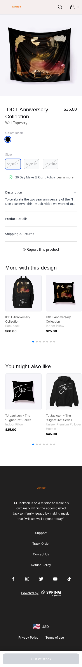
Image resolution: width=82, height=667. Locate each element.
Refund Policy (41, 565)
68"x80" (31, 164)
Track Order (41, 543)
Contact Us (41, 554)
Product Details (16, 219)
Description (13, 192)
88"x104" (50, 164)
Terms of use (54, 637)
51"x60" (13, 164)
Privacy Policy (28, 637)
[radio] (13, 164)
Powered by (29, 593)
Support (41, 533)
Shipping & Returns (19, 234)
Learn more (65, 177)
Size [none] (8, 154)
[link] (23, 293)
